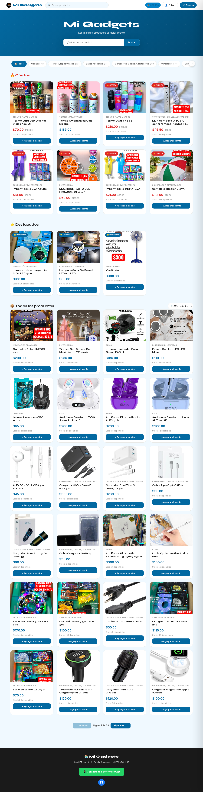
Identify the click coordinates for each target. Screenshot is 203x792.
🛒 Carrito (188, 5)
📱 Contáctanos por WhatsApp (101, 771)
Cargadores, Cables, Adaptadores (134, 63)
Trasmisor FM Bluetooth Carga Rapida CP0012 (75, 691)
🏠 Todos (19, 63)
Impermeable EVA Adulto (30, 188)
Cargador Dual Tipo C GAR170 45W (120, 487)
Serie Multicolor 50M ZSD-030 (30, 623)
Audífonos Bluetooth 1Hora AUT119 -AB (170, 419)
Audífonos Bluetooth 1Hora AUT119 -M (124, 419)
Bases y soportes (96, 63)
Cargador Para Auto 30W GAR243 (30, 555)
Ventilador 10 (114, 270)
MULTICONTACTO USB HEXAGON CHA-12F (74, 190)
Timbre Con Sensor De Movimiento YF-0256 (74, 351)
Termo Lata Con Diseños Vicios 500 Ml (29, 122)
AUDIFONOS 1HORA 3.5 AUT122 (28, 487)
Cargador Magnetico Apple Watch (170, 691)
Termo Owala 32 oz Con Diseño (75, 122)
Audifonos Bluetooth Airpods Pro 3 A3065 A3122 (124, 555)
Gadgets (37, 63)
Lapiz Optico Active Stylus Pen (170, 555)
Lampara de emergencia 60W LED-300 (30, 272)
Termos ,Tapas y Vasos (65, 63)
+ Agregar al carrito (32, 140)
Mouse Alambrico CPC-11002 (28, 419)
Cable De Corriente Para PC (125, 621)
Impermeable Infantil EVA (123, 188)
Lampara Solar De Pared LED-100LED (76, 272)
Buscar (132, 42)
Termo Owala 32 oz (119, 120)
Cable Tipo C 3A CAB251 (168, 485)
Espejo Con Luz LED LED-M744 (169, 351)
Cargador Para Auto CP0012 (119, 691)
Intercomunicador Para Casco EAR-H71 (122, 351)
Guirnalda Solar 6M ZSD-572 (29, 351)
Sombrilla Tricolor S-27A (168, 188)
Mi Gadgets (27, 5)
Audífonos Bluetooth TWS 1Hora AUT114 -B (77, 419)
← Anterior (82, 725)
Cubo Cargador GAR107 (75, 553)
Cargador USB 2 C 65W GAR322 (75, 487)
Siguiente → (120, 725)
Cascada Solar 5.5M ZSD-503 (76, 623)
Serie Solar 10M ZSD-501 (29, 689)
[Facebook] (101, 782)
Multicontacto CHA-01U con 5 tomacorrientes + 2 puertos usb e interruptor (169, 122)
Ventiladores (169, 63)
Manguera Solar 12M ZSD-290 (169, 623)
